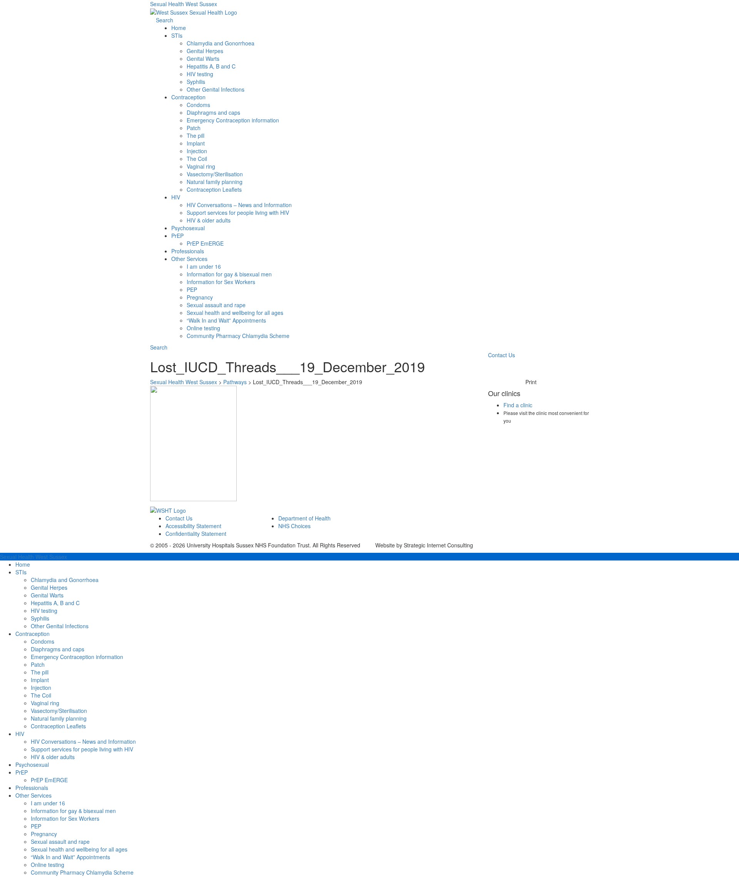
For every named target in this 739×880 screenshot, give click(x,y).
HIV (175, 197)
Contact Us (501, 355)
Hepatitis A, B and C (211, 66)
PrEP (177, 235)
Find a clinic (517, 405)
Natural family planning (214, 182)
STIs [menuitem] (21, 572)
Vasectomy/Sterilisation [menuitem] (59, 710)
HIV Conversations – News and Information (239, 205)
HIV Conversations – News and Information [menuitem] (83, 741)
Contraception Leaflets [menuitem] (58, 726)
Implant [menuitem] (40, 680)
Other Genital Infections (215, 89)
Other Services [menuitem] (33, 795)
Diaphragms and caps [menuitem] (57, 649)
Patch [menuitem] (38, 664)
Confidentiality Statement (196, 533)
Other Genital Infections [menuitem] (60, 626)
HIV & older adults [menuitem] (53, 757)
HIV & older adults (209, 220)
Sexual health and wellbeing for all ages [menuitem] (79, 849)
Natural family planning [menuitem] (59, 718)
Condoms (198, 105)
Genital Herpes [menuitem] (49, 587)
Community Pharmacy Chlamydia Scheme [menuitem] (82, 872)
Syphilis (196, 81)
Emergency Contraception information (233, 120)
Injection (197, 151)
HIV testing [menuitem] (44, 610)
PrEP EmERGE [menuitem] (49, 780)
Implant (196, 143)
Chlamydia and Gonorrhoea (220, 43)
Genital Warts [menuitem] (47, 595)
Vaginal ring (201, 166)
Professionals (187, 251)
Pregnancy (200, 297)
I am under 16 (204, 266)
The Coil (197, 158)
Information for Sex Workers (221, 282)
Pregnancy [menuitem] (44, 834)
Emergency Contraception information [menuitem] (77, 657)
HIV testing (200, 74)
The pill (195, 135)
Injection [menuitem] (41, 687)
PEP (192, 289)
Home (178, 28)
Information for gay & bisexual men (229, 274)
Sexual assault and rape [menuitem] (60, 841)
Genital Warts (203, 58)
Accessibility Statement (193, 526)
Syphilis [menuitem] (40, 618)
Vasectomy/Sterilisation (215, 174)
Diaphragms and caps (213, 112)
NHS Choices (294, 526)
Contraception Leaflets (214, 189)
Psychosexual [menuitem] (32, 764)
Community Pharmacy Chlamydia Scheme (238, 336)
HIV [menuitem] (19, 734)
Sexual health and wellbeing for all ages (235, 312)
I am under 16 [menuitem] (48, 803)
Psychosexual (188, 228)
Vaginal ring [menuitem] (45, 703)
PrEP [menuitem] (21, 772)
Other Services (189, 259)
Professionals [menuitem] (31, 787)
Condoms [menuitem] (42, 641)
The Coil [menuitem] (41, 695)
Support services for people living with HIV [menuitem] (82, 749)
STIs (176, 35)
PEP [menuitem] (36, 826)
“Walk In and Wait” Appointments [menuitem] (70, 857)
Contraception (188, 97)
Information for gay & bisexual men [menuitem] (73, 811)
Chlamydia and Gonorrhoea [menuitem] (65, 580)
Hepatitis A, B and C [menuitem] (55, 603)
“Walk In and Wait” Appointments (226, 320)
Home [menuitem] (22, 564)
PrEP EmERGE (205, 243)
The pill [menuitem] (39, 672)
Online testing (203, 328)
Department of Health (304, 518)
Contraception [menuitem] (32, 633)
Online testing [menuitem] (47, 864)
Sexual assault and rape (216, 305)
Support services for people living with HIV (238, 212)
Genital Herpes (205, 51)
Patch (194, 128)
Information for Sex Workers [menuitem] (65, 818)
